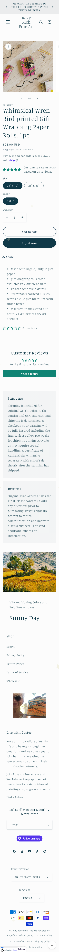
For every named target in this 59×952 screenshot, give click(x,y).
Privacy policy (44, 935)
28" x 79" (12, 185)
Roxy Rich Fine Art (27, 930)
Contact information (31, 947)
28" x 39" (34, 185)
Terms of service (21, 941)
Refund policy (26, 935)
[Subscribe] (48, 825)
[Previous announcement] (6, 7)
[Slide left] (21, 98)
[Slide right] (37, 98)
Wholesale (13, 681)
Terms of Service (17, 672)
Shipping (7, 149)
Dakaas (21, 949)
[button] (8, 22)
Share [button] (10, 257)
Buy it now (29, 243)
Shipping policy (41, 941)
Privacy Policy (15, 655)
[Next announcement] (52, 7)
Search (11, 646)
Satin (10, 201)
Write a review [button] (29, 373)
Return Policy (15, 663)
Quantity (8, 209)
